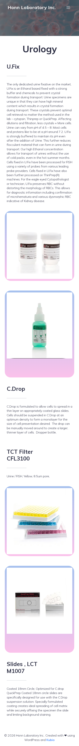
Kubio (50, 740)
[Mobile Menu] (68, 7)
